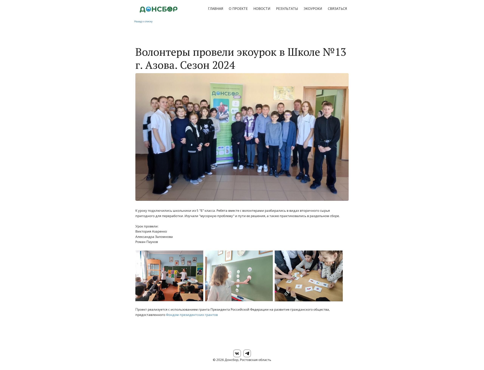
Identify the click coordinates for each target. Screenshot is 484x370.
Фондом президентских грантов (192, 315)
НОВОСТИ (261, 8)
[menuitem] (215, 8)
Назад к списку (143, 21)
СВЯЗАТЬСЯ (337, 8)
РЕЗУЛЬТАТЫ (287, 8)
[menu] (269, 8)
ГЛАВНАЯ (215, 8)
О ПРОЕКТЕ (238, 8)
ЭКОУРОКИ (313, 8)
